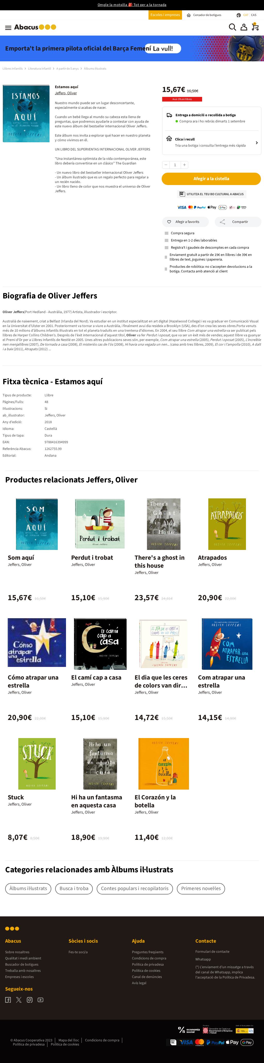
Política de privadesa (148, 964)
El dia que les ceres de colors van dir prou (161, 685)
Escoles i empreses (165, 15)
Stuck (16, 797)
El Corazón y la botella (155, 801)
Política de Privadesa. (238, 977)
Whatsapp (203, 959)
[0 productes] (255, 29)
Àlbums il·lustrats (95, 68)
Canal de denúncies (147, 977)
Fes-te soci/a (78, 952)
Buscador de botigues (21, 964)
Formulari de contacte (212, 951)
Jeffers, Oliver (66, 93)
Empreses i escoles (19, 977)
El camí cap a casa (96, 677)
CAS (253, 15)
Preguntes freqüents (147, 952)
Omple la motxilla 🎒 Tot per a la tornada (132, 4)
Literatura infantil (40, 68)
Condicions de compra (149, 958)
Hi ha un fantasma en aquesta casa (96, 801)
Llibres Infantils (13, 68)
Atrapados (212, 557)
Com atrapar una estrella (221, 681)
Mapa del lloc (69, 1040)
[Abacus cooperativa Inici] (36, 31)
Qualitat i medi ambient (23, 958)
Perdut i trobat (92, 557)
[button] (244, 27)
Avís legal (139, 983)
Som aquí (21, 557)
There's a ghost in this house (160, 561)
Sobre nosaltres (17, 952)
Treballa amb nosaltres (23, 970)
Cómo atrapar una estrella (33, 681)
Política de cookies (146, 970)
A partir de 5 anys (67, 68)
